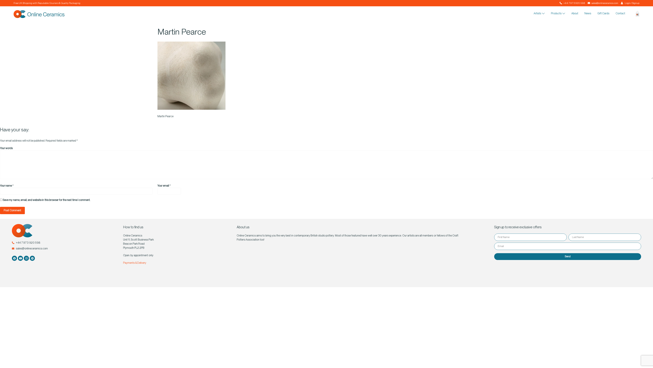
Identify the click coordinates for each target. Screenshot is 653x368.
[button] (629, 14)
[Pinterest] (32, 258)
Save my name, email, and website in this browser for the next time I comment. (46, 200)
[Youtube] (20, 258)
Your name (6, 185)
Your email (163, 185)
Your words (6, 148)
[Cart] (634, 14)
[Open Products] (563, 13)
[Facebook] (14, 258)
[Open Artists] (543, 13)
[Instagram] (26, 258)
